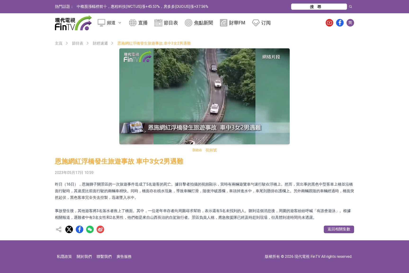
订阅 (266, 23)
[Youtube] (329, 23)
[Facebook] (340, 23)
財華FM (237, 23)
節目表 (171, 23)
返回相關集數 (339, 229)
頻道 (111, 22)
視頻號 (211, 150)
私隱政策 (64, 256)
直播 (143, 23)
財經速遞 (100, 43)
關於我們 (84, 256)
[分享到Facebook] (79, 229)
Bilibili (197, 150)
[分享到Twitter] (69, 229)
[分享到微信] (90, 229)
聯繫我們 (104, 256)
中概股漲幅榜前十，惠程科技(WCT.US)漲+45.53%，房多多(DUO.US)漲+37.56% (142, 6)
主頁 (58, 43)
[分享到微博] (100, 229)
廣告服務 (124, 256)
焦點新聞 (203, 23)
